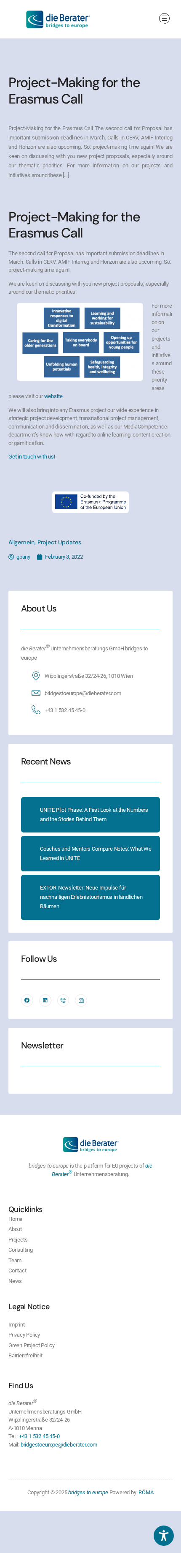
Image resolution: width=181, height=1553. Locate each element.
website (53, 396)
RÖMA (145, 1492)
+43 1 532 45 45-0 (65, 710)
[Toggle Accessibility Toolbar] (164, 1536)
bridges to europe (88, 1492)
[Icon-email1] (81, 1000)
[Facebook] (27, 1000)
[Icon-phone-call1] (63, 1000)
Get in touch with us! (31, 456)
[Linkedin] (45, 1000)
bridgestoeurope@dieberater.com (83, 693)
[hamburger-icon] (164, 19)
